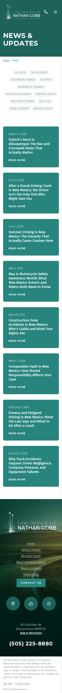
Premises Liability (46, 94)
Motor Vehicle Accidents (31, 562)
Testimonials (31, 574)
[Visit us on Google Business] (13, 603)
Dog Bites (46, 79)
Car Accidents (39, 72)
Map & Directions (31, 633)
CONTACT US (31, 582)
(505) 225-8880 (31, 643)
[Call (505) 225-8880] (45, 11)
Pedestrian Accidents (18, 94)
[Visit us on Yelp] (49, 603)
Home (6, 60)
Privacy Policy (22, 683)
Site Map (7, 683)
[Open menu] (55, 11)
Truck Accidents (19, 108)
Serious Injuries (31, 549)
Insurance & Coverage (31, 86)
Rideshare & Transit (22, 101)
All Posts (20, 72)
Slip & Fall (45, 101)
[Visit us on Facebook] (31, 603)
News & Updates (31, 568)
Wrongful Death (43, 108)
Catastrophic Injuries (22, 79)
